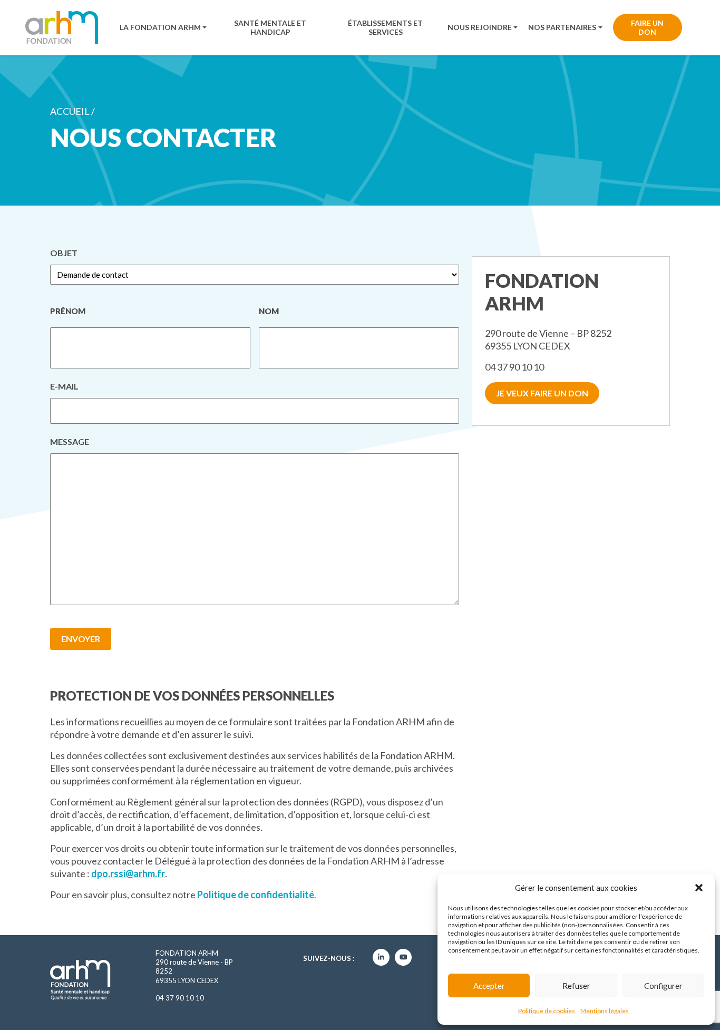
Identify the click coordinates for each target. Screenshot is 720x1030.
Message (69, 442)
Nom (269, 311)
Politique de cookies (546, 1011)
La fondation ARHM (160, 27)
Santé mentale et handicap (270, 27)
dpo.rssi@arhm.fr (128, 873)
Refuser (576, 985)
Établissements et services (385, 27)
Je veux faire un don (542, 393)
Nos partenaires (562, 27)
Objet (63, 253)
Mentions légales (604, 1011)
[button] (699, 887)
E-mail (64, 387)
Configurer (663, 985)
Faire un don (647, 27)
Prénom (67, 311)
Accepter (489, 985)
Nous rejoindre (479, 27)
